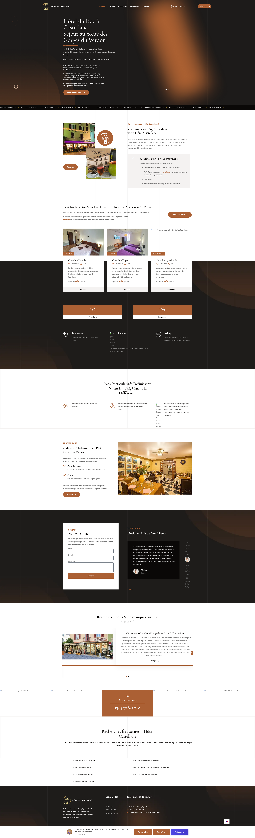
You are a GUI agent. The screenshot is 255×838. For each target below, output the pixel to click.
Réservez (66, 220)
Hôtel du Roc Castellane (155, 633)
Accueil (102, 6)
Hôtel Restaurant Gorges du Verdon (144, 774)
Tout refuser (161, 832)
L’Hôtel (112, 6)
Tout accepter (179, 832)
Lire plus (154, 661)
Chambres (122, 6)
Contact (146, 6)
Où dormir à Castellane (83, 767)
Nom (70, 548)
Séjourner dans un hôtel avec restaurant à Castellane (150, 767)
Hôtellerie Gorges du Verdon (84, 781)
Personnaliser (143, 832)
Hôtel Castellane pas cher (84, 774)
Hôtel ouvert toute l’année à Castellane (146, 760)
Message (71, 561)
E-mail (70, 555)
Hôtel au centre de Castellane (85, 760)
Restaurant (134, 6)
